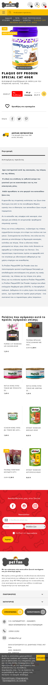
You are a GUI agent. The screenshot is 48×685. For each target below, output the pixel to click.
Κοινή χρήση (12, 119)
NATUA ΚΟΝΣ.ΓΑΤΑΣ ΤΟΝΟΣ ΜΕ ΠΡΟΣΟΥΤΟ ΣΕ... (12, 388)
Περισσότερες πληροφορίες (15, 678)
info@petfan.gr (15, 638)
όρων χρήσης (32, 533)
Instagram (35, 506)
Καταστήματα (33, 612)
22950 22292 (14, 631)
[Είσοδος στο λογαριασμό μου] (37, 4)
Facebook (13, 506)
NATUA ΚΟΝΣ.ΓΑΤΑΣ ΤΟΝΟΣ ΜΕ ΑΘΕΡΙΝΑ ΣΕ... (34, 388)
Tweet (19, 119)
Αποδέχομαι (41, 657)
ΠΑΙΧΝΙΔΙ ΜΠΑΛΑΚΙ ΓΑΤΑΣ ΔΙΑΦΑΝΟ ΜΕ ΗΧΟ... (33, 342)
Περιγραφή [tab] (7, 151)
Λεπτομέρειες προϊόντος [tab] (13, 160)
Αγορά (43, 93)
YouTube (24, 506)
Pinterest (26, 119)
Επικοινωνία (10, 612)
